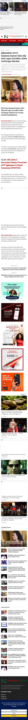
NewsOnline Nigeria (7, 74)
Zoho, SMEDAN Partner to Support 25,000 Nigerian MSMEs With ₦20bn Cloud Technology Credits (17, 656)
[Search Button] (26, 36)
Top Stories (12, 40)
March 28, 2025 (17, 74)
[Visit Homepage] (14, 36)
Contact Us (4, 698)
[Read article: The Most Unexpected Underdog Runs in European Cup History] (4, 588)
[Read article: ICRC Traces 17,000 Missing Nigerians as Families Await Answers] (4, 637)
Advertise (3, 696)
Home (2, 50)
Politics (20, 40)
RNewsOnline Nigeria (7, 235)
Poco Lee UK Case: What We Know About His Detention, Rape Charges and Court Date (17, 576)
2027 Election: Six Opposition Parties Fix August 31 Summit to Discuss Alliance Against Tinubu (17, 612)
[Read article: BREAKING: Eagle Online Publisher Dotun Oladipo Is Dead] (4, 557)
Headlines (4, 40)
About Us (3, 694)
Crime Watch (7, 50)
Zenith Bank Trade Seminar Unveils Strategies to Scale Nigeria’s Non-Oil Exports (17, 662)
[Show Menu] (2, 36)
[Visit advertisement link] (14, 44)
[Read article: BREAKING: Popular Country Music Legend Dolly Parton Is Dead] (4, 582)
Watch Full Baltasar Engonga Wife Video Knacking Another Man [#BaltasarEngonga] (16, 550)
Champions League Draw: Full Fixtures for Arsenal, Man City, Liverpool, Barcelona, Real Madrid (16, 618)
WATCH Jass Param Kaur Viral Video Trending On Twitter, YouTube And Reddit (17, 600)
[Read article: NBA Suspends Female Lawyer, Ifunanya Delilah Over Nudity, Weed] (4, 594)
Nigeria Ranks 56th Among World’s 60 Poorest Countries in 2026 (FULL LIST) (17, 562)
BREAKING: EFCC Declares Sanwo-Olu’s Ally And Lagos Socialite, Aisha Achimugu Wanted (13, 543)
